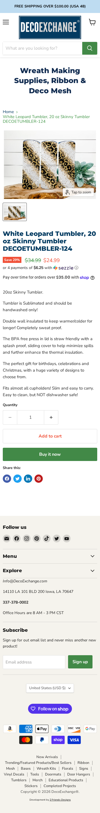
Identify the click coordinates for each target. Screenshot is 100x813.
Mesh (10, 768)
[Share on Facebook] (7, 479)
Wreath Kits (46, 768)
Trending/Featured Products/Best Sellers (38, 762)
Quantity (10, 405)
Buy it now (50, 454)
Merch (37, 780)
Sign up (80, 662)
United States (47, 688)
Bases (26, 768)
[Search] (89, 48)
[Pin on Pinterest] (38, 479)
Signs (83, 768)
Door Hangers (78, 774)
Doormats (53, 774)
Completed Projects (60, 785)
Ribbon (83, 762)
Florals (67, 768)
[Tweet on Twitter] (17, 479)
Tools (34, 774)
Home (8, 112)
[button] (50, 267)
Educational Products (66, 780)
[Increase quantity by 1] (51, 417)
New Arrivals (47, 757)
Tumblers (18, 780)
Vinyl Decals (14, 774)
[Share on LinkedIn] (28, 479)
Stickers (31, 785)
